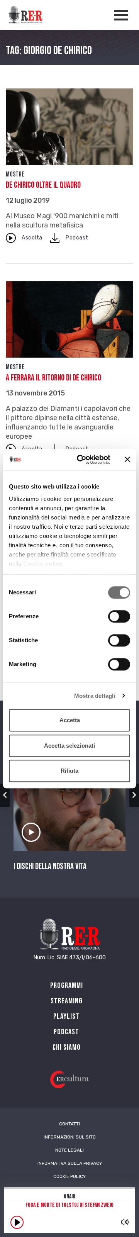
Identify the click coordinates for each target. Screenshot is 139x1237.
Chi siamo (67, 1047)
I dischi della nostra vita (50, 866)
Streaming (67, 1001)
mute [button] (125, 1222)
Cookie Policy (69, 1176)
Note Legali (69, 1150)
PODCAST (66, 1032)
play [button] (17, 1222)
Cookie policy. (43, 563)
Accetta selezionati (69, 745)
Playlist (66, 1016)
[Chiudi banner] (127, 459)
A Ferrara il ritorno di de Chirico (53, 378)
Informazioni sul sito (70, 1137)
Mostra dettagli (94, 695)
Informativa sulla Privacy (69, 1163)
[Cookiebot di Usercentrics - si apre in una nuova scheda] (81, 460)
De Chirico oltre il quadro (43, 185)
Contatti (69, 1124)
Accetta (69, 720)
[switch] (119, 616)
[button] (5, 795)
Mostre (15, 174)
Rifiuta (69, 770)
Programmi (66, 985)
